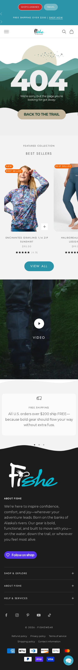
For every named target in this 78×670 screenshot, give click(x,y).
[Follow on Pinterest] (28, 615)
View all (39, 266)
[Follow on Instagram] (17, 615)
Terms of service (57, 636)
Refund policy (19, 636)
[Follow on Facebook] (6, 615)
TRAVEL (51, 7)
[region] (39, 415)
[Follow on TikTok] (49, 615)
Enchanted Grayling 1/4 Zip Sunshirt (27, 239)
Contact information (49, 641)
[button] (68, 660)
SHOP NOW (56, 17)
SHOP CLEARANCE (30, 7)
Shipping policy (26, 641)
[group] (39, 87)
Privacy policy (38, 636)
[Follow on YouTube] (39, 615)
